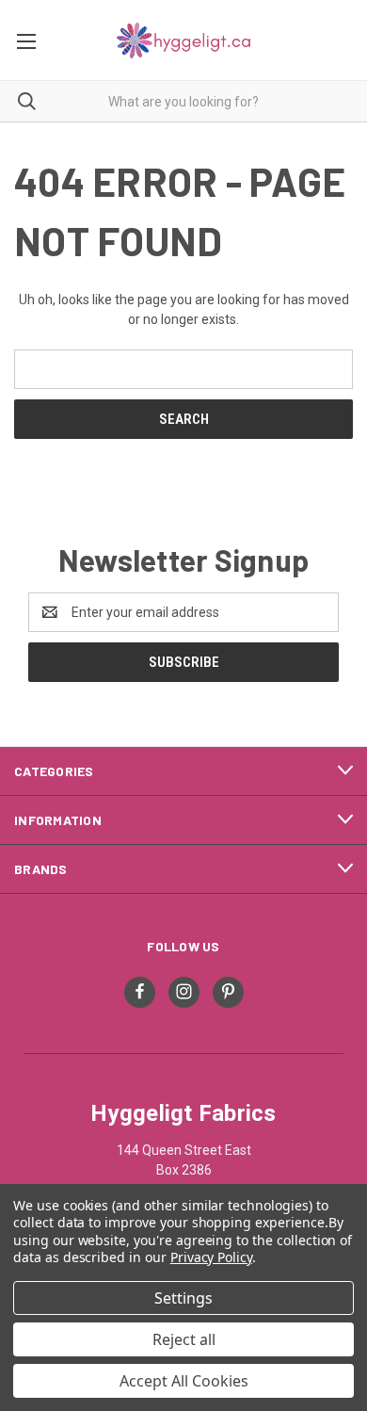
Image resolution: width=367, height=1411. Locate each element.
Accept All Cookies (184, 1380)
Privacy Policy (211, 1257)
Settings (183, 1298)
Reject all (183, 1339)
